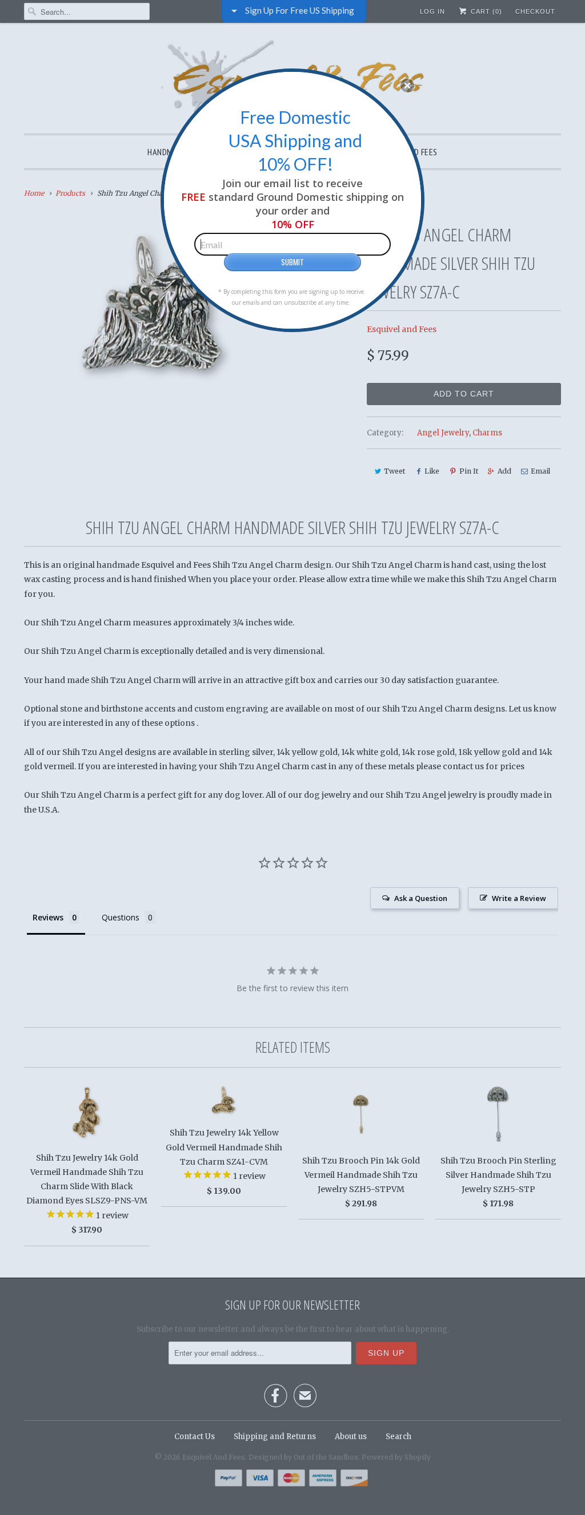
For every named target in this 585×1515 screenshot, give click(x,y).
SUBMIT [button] (292, 262)
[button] (407, 85)
